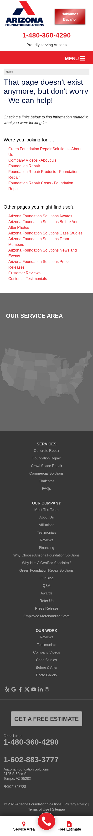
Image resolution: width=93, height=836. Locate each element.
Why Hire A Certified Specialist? (46, 563)
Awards (46, 593)
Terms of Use (38, 809)
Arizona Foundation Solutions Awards (40, 216)
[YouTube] (33, 689)
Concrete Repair (46, 450)
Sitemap (58, 809)
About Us (46, 517)
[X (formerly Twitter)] (27, 689)
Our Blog (46, 578)
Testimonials (46, 532)
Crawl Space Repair (46, 466)
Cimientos (46, 481)
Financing (46, 548)
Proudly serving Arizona (46, 45)
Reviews (46, 540)
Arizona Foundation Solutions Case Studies (45, 233)
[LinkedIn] (40, 689)
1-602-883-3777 (31, 759)
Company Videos (46, 652)
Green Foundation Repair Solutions (46, 570)
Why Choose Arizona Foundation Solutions (46, 555)
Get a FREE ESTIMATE (46, 719)
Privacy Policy (75, 804)
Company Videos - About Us (32, 160)
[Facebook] (20, 689)
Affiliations (46, 525)
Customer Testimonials (27, 279)
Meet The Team (46, 510)
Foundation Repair (24, 166)
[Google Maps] (13, 689)
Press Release (46, 608)
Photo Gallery (46, 675)
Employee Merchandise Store (46, 616)
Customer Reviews (24, 273)
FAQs (46, 488)
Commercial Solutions (46, 473)
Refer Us (47, 601)
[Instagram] (47, 689)
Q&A (46, 586)
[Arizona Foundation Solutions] (47, 821)
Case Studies (46, 660)
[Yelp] (7, 689)
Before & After (46, 667)
